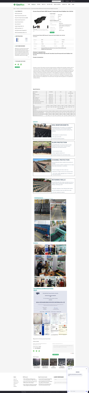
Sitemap (15, 386)
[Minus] (86, 368)
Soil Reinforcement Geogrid (20, 30)
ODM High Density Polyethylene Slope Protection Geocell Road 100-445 (45, 385)
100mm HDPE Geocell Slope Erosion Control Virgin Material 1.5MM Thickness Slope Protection (30, 380)
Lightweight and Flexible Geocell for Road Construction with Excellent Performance (45, 367)
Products (33, 4)
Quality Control (57, 4)
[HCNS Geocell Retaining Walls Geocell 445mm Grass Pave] (70, 362)
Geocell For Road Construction (25, 8)
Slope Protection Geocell (19, 15)
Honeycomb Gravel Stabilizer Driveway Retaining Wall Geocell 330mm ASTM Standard (62, 367)
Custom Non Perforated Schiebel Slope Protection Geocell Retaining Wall (45, 379)
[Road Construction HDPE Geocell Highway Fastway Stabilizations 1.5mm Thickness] (53, 362)
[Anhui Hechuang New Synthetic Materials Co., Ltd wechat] (21, 64)
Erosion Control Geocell (19, 19)
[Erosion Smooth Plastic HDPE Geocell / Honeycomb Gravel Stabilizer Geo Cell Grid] (40, 19)
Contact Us (64, 4)
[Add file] (68, 391)
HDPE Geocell (17, 13)
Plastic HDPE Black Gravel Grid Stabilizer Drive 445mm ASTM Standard (45, 382)
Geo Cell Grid (17, 24)
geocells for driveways (38, 338)
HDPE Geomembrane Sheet (20, 32)
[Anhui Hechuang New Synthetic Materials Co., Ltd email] (16, 64)
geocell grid (48, 338)
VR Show (38, 4)
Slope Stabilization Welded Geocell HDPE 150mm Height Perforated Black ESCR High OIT (30, 385)
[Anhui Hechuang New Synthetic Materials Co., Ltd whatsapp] (19, 64)
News (69, 4)
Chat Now (67, 1)
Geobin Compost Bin (18, 26)
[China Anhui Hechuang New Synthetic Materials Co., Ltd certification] (18, 40)
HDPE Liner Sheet (18, 28)
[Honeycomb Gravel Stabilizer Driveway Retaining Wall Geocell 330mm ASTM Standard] (61, 362)
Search (62, 1)
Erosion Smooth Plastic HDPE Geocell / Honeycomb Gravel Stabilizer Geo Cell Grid (40, 30)
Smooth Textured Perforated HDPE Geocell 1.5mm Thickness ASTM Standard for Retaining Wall (37, 367)
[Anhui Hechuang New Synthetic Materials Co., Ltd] (19, 4)
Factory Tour (49, 4)
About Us (43, 4)
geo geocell (44, 338)
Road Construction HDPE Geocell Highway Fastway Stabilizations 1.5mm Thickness (53, 367)
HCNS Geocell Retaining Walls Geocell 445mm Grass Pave (70, 367)
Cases (73, 4)
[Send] (86, 391)
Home (29, 4)
